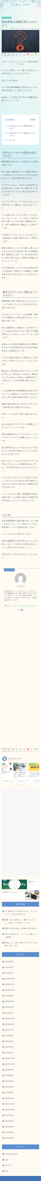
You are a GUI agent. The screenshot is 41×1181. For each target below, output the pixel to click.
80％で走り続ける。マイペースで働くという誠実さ (21, 935)
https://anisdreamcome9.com (23, 605)
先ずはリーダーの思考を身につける (22, 127)
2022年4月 (9, 1098)
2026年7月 (9, 967)
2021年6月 (9, 1132)
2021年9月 (9, 1115)
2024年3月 (9, 1041)
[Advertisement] (20, 636)
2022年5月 (9, 1092)
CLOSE (32, 119)
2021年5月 (9, 1138)
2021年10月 (10, 1110)
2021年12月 (10, 1104)
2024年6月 (9, 1036)
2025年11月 (9, 984)
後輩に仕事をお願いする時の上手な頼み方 (21, 928)
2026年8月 (9, 962)
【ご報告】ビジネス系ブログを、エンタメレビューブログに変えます (21, 912)
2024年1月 (9, 1053)
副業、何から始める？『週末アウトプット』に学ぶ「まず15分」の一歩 (20, 921)
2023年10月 (10, 1064)
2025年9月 (9, 996)
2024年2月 (9, 1047)
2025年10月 (10, 990)
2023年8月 (9, 1075)
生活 (7, 1171)
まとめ (12, 140)
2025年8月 (9, 1001)
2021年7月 (9, 1127)
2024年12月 (10, 1018)
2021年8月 (9, 1121)
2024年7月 (9, 1030)
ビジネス (8, 1165)
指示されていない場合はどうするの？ (22, 134)
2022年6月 (9, 1087)
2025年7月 (9, 1007)
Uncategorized (6, 17)
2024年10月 (10, 1024)
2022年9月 (9, 1081)
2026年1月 (9, 973)
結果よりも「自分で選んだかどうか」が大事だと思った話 (21, 944)
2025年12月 (10, 979)
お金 (7, 1160)
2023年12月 (10, 1058)
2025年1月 (9, 1013)
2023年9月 (9, 1070)
